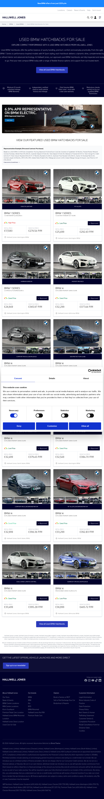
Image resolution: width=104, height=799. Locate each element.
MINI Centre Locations (10, 706)
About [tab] (86, 378)
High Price (11, 223)
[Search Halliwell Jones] (87, 17)
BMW (11, 24)
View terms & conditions (11, 162)
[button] (47, 130)
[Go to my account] (91, 18)
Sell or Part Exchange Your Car (64, 700)
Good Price (12, 523)
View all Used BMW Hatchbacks (52, 70)
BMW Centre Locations (11, 703)
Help (88, 10)
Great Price (12, 298)
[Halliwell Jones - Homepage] (17, 17)
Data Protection (84, 706)
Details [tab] (52, 378)
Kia (29, 703)
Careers (69, 10)
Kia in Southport (8, 709)
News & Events (79, 10)
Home (4, 24)
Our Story (6, 697)
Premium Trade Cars (35, 715)
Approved (94, 223)
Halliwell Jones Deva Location (13, 722)
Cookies (82, 731)
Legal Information (85, 697)
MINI (29, 700)
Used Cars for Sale (9, 725)
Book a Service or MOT (62, 697)
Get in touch (96, 10)
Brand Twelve (55, 743)
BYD (29, 706)
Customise (52, 426)
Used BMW (20, 24)
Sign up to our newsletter (16, 665)
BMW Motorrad (33, 709)
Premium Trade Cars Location (13, 712)
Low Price (63, 223)
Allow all (85, 426)
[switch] (39, 415)
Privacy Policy (84, 709)
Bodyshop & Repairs (61, 703)
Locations (61, 10)
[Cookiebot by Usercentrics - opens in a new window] (90, 371)
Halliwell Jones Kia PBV (36, 712)
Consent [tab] (18, 378)
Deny (19, 426)
